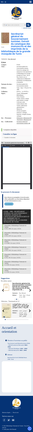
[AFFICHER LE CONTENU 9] (16, 319)
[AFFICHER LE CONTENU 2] (6, 319)
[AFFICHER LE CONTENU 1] (15, 299)
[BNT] (16, 12)
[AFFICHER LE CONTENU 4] (9, 319)
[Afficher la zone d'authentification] (6, 2)
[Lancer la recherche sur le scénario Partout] (28, 25)
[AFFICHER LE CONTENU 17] (27, 319)
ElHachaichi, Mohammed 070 (24, 118)
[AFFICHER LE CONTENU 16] (26, 319)
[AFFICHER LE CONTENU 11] (19, 319)
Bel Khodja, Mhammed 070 (24, 119)
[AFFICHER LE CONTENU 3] (8, 319)
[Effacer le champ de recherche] (25, 25)
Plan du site (16, 412)
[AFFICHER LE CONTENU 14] (23, 319)
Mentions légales (6, 412)
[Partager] (26, 143)
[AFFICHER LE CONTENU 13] (22, 319)
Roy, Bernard (12, 59)
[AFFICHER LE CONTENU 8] (15, 319)
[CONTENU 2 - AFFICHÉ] (16, 299)
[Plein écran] (31, 143)
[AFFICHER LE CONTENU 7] (13, 319)
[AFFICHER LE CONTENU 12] (20, 319)
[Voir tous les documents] (19, 301)
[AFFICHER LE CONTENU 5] (10, 319)
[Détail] (29, 143)
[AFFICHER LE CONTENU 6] (12, 319)
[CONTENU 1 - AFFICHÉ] (5, 319)
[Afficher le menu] (30, 2)
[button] (4, 25)
